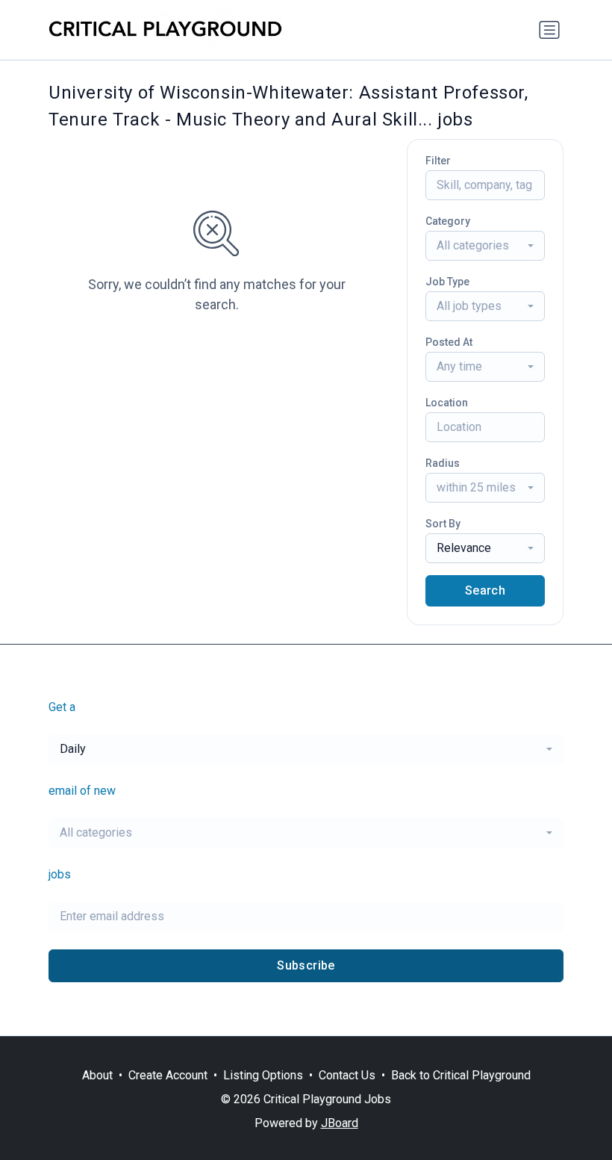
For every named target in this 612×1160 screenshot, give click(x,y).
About (97, 1075)
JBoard (339, 1123)
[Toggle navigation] (549, 30)
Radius (442, 463)
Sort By (442, 524)
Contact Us (347, 1075)
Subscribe (306, 965)
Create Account (167, 1075)
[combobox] (485, 246)
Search (485, 590)
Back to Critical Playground (461, 1075)
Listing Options (263, 1075)
